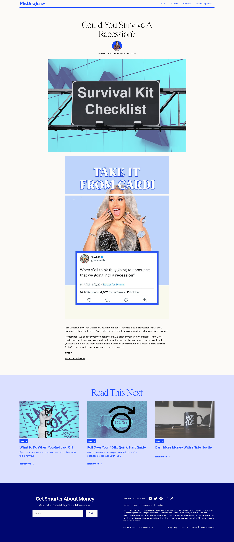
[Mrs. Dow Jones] (33, 3)
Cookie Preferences (207, 527)
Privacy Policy (172, 527)
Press (135, 505)
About (126, 505)
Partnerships (147, 505)
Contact (160, 505)
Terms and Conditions (189, 527)
